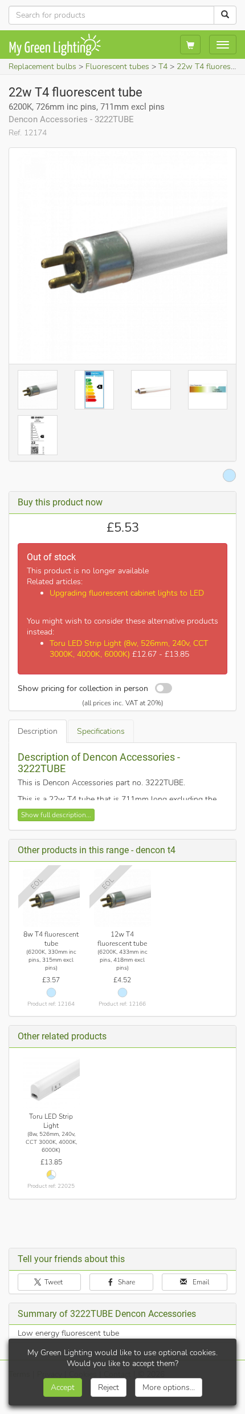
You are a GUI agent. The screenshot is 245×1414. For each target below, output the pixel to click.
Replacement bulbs (42, 66)
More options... (168, 1387)
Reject (108, 1387)
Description (38, 731)
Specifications (101, 731)
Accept (63, 1387)
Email (200, 1282)
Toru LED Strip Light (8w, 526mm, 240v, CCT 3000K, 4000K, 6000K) (129, 649)
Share (125, 1282)
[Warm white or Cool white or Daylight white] (51, 1175)
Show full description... (56, 815)
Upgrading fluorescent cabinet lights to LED (127, 593)
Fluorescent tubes (117, 66)
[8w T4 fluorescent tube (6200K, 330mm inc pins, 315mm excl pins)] (51, 898)
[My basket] (190, 44)
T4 (163, 66)
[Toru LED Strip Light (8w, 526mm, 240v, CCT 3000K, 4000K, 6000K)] (51, 1082)
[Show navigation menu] (222, 44)
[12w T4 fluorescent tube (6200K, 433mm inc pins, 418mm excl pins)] (123, 898)
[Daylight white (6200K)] (51, 992)
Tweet (53, 1282)
